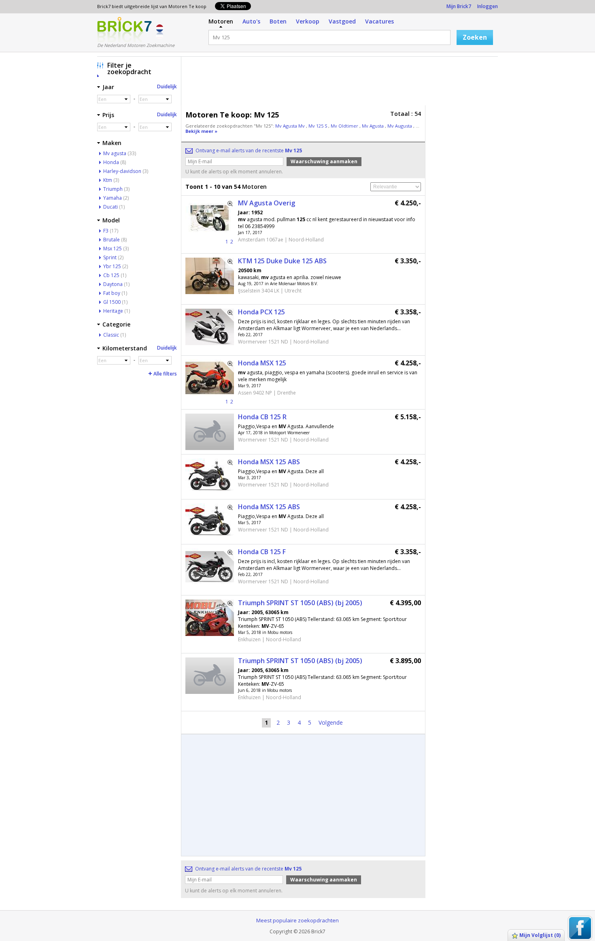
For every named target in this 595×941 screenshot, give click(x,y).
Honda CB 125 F (262, 551)
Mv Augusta (400, 126)
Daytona (113, 284)
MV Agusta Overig (266, 202)
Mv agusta (114, 153)
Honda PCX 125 (261, 311)
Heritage (113, 310)
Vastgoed (342, 21)
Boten (278, 21)
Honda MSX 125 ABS (269, 461)
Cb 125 (111, 275)
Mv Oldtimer (345, 126)
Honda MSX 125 (262, 362)
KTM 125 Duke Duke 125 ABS (282, 260)
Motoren (220, 21)
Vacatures (379, 21)
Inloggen (487, 6)
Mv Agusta (373, 126)
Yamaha (112, 197)
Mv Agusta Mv (290, 126)
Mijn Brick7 (458, 6)
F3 (105, 230)
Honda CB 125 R (262, 416)
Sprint (110, 257)
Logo (124, 29)
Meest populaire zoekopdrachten (297, 920)
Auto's (251, 21)
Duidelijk (167, 86)
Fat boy (111, 293)
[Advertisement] (341, 83)
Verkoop (307, 21)
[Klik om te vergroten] (227, 206)
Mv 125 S (318, 126)
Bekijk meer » (201, 131)
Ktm (107, 180)
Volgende (331, 722)
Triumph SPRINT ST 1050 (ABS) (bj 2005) (300, 602)
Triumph (113, 189)
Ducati (110, 206)
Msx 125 (112, 248)
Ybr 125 (112, 266)
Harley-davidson (122, 171)
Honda (111, 162)
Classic (111, 334)
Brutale (111, 239)
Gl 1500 (112, 302)
